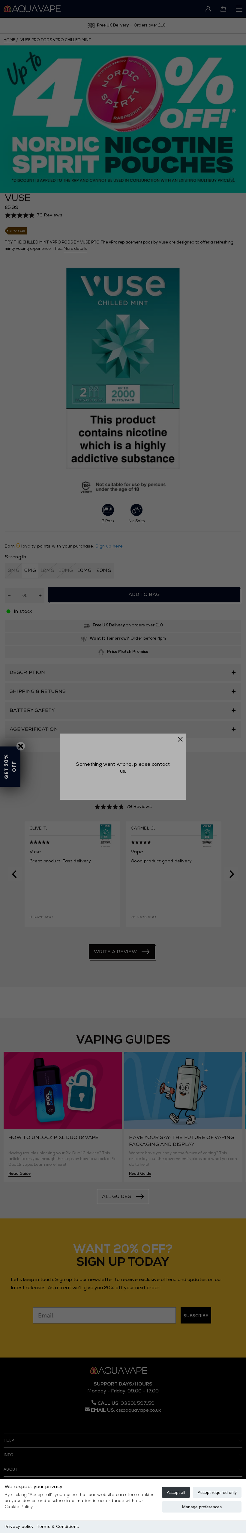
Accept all (176, 1492)
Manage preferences (202, 1506)
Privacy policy (19, 1526)
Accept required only (217, 1492)
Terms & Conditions (58, 1526)
